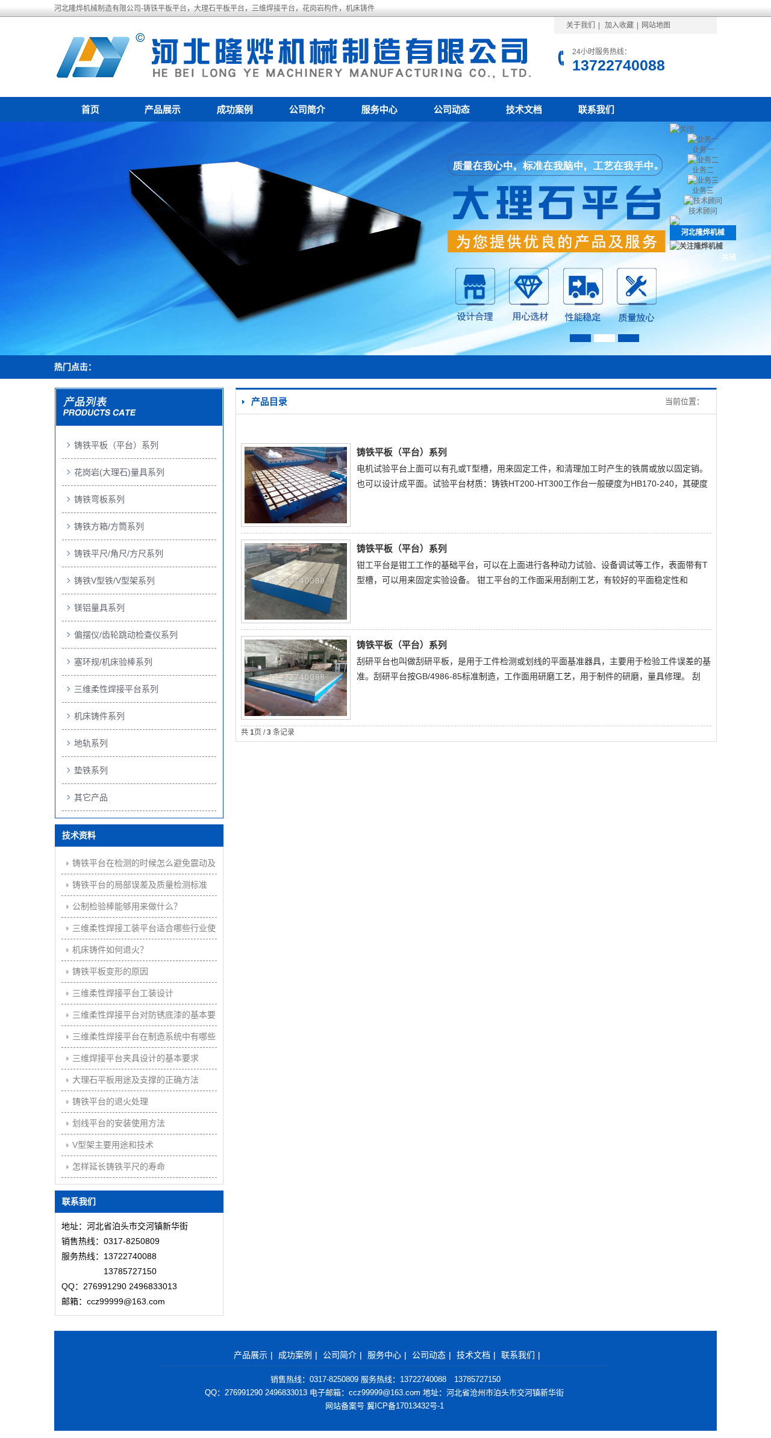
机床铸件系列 (99, 716)
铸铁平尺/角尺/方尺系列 (118, 553)
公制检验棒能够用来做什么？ (127, 906)
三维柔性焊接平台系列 (116, 689)
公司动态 (452, 109)
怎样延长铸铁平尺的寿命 (118, 1166)
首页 (90, 109)
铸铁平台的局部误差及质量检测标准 (139, 884)
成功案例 (235, 109)
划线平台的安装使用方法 (118, 1123)
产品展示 (163, 109)
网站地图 (655, 25)
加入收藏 (619, 25)
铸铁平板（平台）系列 (402, 452)
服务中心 (379, 109)
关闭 (729, 258)
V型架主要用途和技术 (113, 1145)
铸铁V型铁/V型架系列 (114, 580)
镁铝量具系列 (99, 607)
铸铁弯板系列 (99, 499)
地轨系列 (91, 743)
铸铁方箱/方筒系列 (109, 526)
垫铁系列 (91, 770)
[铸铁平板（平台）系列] (296, 521)
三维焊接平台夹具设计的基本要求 (135, 1058)
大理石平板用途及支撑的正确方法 (135, 1080)
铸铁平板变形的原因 (110, 971)
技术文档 (524, 109)
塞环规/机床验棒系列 (113, 662)
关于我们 (580, 25)
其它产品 (91, 797)
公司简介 (307, 109)
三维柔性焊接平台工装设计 (122, 993)
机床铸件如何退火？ (110, 949)
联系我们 (596, 109)
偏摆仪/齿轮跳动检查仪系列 (126, 635)
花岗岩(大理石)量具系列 (119, 472)
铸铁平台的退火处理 (110, 1101)
